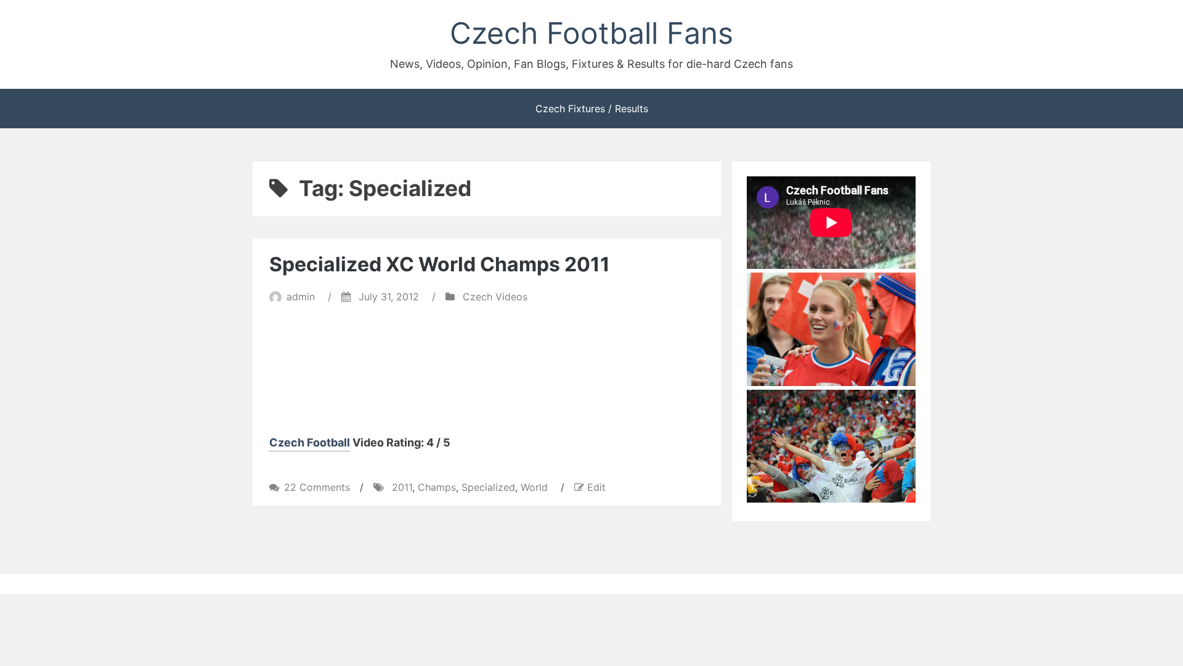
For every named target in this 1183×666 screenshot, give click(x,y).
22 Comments (317, 487)
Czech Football (309, 442)
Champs (437, 487)
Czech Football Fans (591, 33)
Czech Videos (495, 296)
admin (301, 296)
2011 (402, 487)
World (534, 487)
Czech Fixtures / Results (591, 108)
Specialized (488, 487)
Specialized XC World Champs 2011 (439, 264)
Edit (596, 487)
